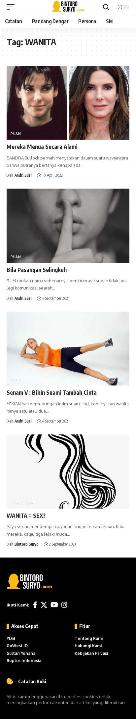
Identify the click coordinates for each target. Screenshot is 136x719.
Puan (16, 134)
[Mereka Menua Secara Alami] (68, 103)
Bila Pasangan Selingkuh (37, 269)
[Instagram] (64, 604)
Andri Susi (23, 175)
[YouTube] (54, 604)
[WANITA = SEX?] (68, 471)
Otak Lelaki (23, 503)
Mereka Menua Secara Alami (42, 146)
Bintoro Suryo (27, 544)
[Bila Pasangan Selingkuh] (68, 225)
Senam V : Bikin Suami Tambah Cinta (52, 392)
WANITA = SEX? (26, 515)
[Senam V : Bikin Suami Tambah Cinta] (68, 348)
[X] (44, 604)
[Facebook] (35, 604)
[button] (12, 7)
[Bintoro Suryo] (68, 7)
